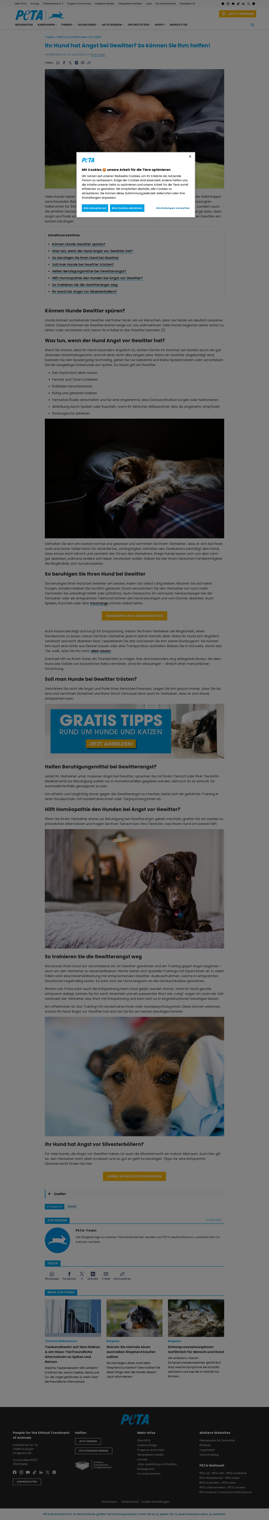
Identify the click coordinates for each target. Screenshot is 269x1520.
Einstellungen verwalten (173, 208)
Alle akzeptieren (95, 208)
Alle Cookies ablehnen (127, 208)
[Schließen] (190, 156)
